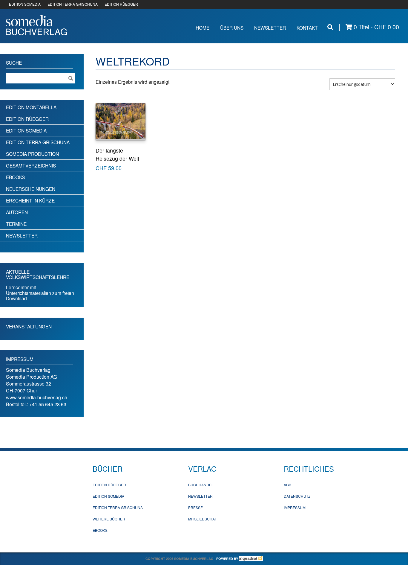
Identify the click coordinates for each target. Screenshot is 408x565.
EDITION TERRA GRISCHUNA (72, 4)
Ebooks (15, 177)
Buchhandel (201, 484)
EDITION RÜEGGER (121, 4)
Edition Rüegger (27, 118)
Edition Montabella (31, 107)
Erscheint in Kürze (30, 200)
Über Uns (231, 27)
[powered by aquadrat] (251, 558)
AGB (287, 484)
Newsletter (270, 27)
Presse (195, 507)
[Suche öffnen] (330, 27)
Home (202, 27)
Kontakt (307, 27)
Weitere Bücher (109, 518)
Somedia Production (32, 153)
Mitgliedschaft (203, 518)
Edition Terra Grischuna (38, 142)
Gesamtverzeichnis (31, 165)
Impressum (295, 507)
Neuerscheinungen (30, 188)
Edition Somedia (26, 130)
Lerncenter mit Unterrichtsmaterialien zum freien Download (40, 292)
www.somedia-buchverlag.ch (36, 397)
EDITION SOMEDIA (25, 4)
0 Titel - (375, 27)
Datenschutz (297, 496)
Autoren (17, 212)
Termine (16, 223)
